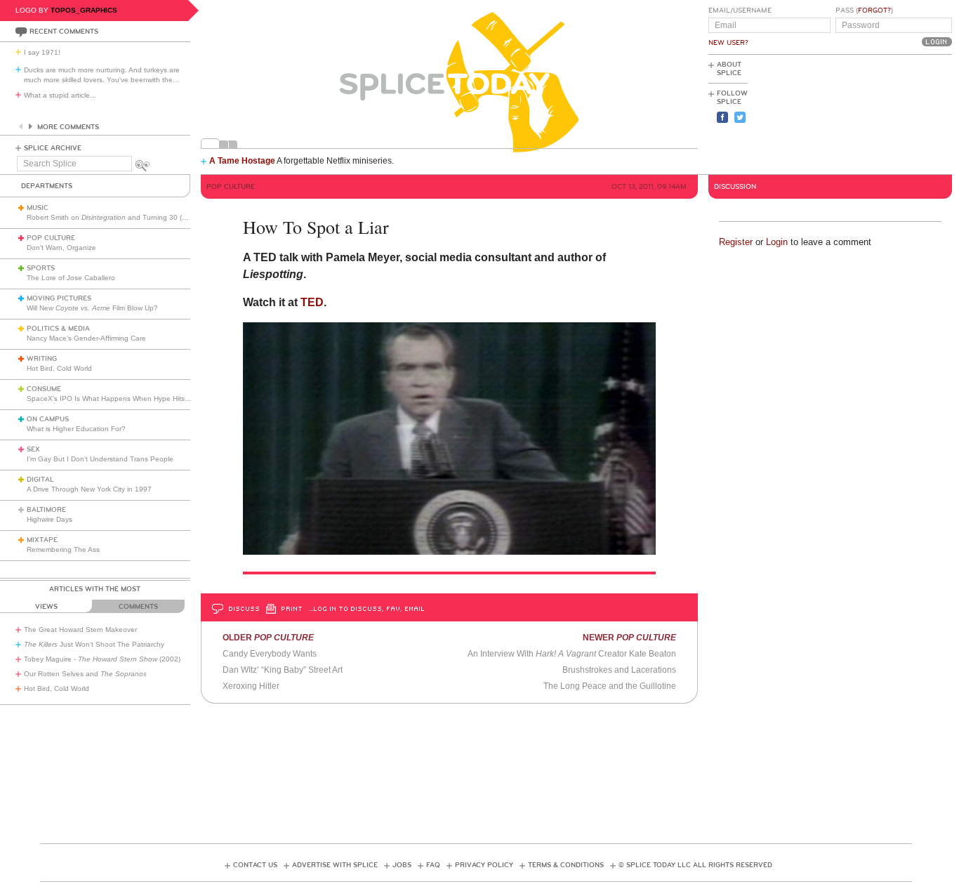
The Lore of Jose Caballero (71, 278)
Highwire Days (49, 519)
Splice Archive (52, 148)
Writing (42, 359)
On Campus (48, 419)
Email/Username (740, 10)
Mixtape (42, 540)
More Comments (68, 127)
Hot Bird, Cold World (59, 368)
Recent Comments (63, 31)
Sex (33, 449)
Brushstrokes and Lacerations (619, 670)
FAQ (433, 865)
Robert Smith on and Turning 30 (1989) (114, 217)
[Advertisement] (889, 113)
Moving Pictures (59, 298)
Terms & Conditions (566, 865)
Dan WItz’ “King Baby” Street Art (283, 670)
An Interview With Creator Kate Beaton (572, 654)
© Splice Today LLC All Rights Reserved (695, 865)
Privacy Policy (484, 865)
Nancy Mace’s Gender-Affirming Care (86, 338)
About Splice (729, 68)
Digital (40, 479)
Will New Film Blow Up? (92, 308)
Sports (41, 268)
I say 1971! (42, 52)
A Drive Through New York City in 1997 (89, 489)
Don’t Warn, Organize (61, 247)
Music (37, 208)
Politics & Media (58, 328)
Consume (44, 389)
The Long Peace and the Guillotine (609, 686)
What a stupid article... (60, 95)
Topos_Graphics (84, 10)
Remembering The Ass (63, 549)
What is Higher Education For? (76, 429)
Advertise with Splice (335, 865)
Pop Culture (51, 238)
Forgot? (874, 10)
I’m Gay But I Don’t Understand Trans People (100, 459)
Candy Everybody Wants (270, 654)
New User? (728, 43)
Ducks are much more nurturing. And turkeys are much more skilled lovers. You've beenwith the (102, 75)
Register (736, 242)
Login (777, 242)
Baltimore (46, 510)
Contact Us (255, 865)
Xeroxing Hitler (251, 686)
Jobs (401, 865)
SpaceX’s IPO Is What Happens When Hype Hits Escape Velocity (132, 398)
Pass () (864, 10)
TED (312, 302)
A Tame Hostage (242, 161)
